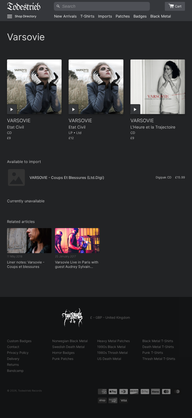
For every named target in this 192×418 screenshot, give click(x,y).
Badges (140, 16)
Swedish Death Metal (68, 347)
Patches (123, 16)
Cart (178, 6)
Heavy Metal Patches (113, 341)
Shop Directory (25, 16)
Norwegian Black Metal (70, 341)
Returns (13, 364)
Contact (13, 347)
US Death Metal (109, 359)
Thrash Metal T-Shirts (158, 359)
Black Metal (160, 16)
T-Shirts (87, 16)
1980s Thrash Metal (112, 353)
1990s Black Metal (111, 347)
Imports (105, 16)
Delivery (13, 359)
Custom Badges (19, 341)
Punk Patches (62, 359)
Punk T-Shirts (152, 353)
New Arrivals (65, 16)
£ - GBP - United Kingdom (110, 317)
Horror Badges (63, 353)
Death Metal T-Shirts (158, 347)
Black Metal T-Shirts (157, 341)
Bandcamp (15, 371)
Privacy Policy (18, 353)
